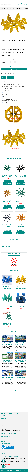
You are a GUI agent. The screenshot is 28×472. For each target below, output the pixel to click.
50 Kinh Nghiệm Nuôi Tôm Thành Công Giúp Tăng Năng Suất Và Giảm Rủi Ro (20, 361)
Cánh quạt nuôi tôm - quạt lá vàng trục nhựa (20, 287)
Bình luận (10, 77)
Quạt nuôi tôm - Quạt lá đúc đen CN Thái (20, 176)
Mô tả (3, 77)
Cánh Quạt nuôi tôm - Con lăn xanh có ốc (21, 305)
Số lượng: (3, 62)
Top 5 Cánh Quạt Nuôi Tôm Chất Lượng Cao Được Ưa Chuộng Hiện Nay (7, 378)
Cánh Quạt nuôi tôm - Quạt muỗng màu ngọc (7, 324)
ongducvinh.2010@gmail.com (20, 1)
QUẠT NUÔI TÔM (10, 8)
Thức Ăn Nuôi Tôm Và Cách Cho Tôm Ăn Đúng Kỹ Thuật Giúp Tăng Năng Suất (20, 343)
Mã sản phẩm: (4, 46)
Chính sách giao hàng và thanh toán (8, 438)
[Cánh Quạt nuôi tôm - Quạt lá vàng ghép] (14, 25)
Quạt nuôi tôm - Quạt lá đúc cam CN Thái (7, 200)
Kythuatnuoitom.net (14, 102)
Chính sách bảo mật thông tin (7, 439)
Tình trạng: (3, 59)
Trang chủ (3, 8)
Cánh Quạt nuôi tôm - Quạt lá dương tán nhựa (7, 287)
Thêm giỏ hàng (14, 66)
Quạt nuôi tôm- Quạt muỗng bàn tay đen (7, 225)
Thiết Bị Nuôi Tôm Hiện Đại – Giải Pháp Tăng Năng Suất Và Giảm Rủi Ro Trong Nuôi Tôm (20, 378)
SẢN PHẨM (4, 249)
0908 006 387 (9, 1)
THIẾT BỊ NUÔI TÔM (6, 246)
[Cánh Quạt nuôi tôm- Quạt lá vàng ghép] (6, 4)
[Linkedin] (11, 73)
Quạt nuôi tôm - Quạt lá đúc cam (20, 225)
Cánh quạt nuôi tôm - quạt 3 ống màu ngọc (7, 305)
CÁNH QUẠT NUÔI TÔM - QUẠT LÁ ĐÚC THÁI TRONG (7, 176)
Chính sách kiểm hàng (5, 443)
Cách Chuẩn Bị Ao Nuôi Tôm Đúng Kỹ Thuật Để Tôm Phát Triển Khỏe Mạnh (7, 361)
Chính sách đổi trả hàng (6, 436)
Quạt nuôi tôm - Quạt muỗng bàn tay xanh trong (20, 200)
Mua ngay (14, 69)
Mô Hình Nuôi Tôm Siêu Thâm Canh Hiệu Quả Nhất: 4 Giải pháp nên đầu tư (7, 343)
